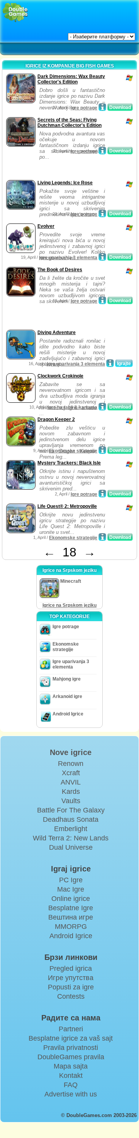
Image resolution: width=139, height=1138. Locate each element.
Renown (70, 763)
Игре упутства (70, 978)
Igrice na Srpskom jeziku (69, 605)
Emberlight (70, 829)
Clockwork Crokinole (60, 376)
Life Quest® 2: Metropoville (67, 506)
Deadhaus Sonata (70, 819)
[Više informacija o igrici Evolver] (102, 257)
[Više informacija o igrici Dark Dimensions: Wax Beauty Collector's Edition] (102, 107)
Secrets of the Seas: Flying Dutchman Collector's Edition (69, 122)
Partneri (71, 1029)
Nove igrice (71, 752)
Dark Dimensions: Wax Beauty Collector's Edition (71, 79)
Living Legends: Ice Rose (65, 182)
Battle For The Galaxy (71, 810)
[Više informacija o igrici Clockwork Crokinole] (102, 407)
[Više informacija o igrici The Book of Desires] (102, 300)
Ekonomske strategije (73, 451)
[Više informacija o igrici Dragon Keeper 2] (102, 450)
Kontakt (71, 1075)
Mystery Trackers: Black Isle (69, 463)
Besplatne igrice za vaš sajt (71, 1038)
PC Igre (71, 880)
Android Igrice (68, 714)
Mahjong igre (67, 679)
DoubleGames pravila (70, 1057)
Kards (71, 791)
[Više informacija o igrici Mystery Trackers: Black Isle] (102, 493)
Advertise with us (70, 1094)
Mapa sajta (71, 1066)
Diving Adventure (56, 332)
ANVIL (71, 782)
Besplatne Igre (70, 908)
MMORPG (71, 926)
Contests (71, 996)
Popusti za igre (71, 987)
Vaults (70, 801)
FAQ (71, 1085)
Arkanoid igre (67, 696)
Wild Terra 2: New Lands (70, 838)
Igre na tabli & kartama (72, 407)
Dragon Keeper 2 (56, 419)
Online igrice (70, 898)
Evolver (45, 226)
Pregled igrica (70, 968)
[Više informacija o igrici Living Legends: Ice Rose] (102, 213)
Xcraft (71, 773)
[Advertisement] (66, 168)
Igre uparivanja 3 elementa (68, 257)
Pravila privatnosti (70, 1047)
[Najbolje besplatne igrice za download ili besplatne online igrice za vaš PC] (15, 12)
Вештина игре (70, 917)
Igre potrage (84, 108)
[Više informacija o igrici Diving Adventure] (110, 363)
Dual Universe (71, 847)
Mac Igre (70, 889)
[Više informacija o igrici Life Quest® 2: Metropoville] (102, 537)
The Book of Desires (59, 269)
